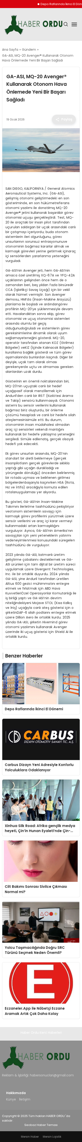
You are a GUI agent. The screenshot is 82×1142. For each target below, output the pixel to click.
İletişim (24, 1099)
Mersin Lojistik (52, 1137)
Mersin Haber (30, 1137)
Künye (11, 1099)
